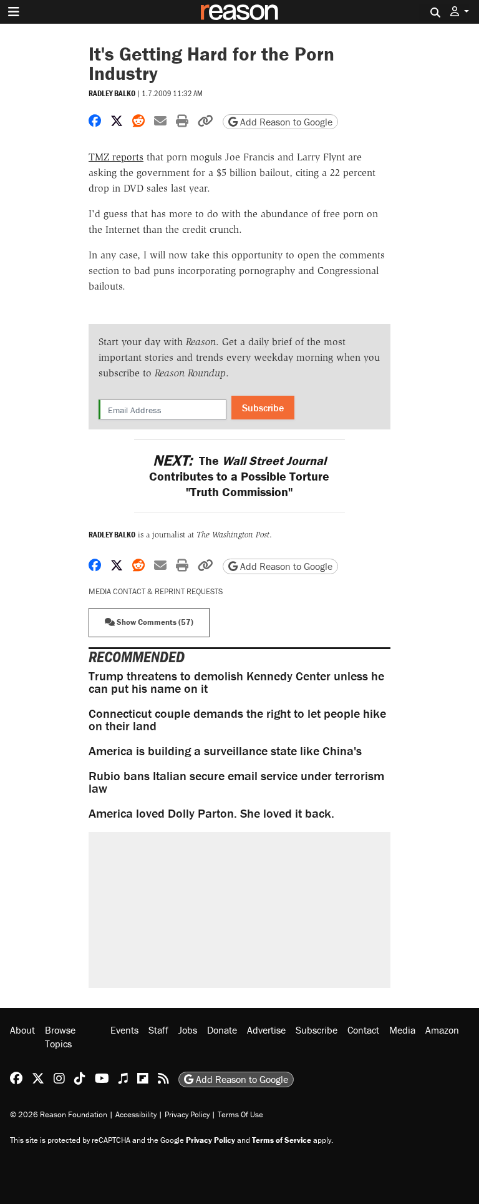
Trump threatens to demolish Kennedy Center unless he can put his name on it (236, 682)
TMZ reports (116, 157)
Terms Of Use (240, 1114)
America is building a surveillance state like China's (225, 750)
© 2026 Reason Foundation (58, 1114)
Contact (363, 1030)
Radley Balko (112, 93)
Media (402, 1030)
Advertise (266, 1030)
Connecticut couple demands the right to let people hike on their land (237, 719)
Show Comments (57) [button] (154, 622)
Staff (158, 1030)
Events (124, 1030)
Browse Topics (60, 1037)
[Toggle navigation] (13, 11)
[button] (459, 11)
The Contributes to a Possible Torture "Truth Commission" (239, 476)
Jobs (187, 1030)
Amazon (442, 1030)
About (22, 1030)
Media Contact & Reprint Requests (156, 591)
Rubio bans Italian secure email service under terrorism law (236, 782)
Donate (222, 1030)
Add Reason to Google (285, 121)
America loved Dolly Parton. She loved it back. (211, 813)
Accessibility (136, 1114)
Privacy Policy (187, 1114)
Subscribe (263, 407)
